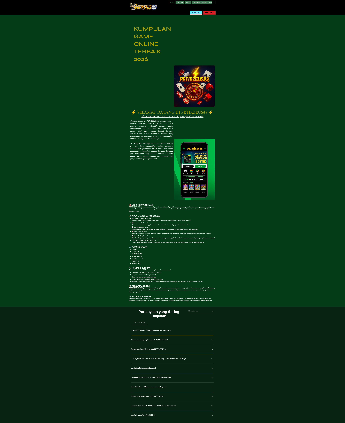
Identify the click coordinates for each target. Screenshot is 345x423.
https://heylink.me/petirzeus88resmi (152, 279)
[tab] (139, 322)
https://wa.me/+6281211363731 (152, 272)
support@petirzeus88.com (148, 277)
